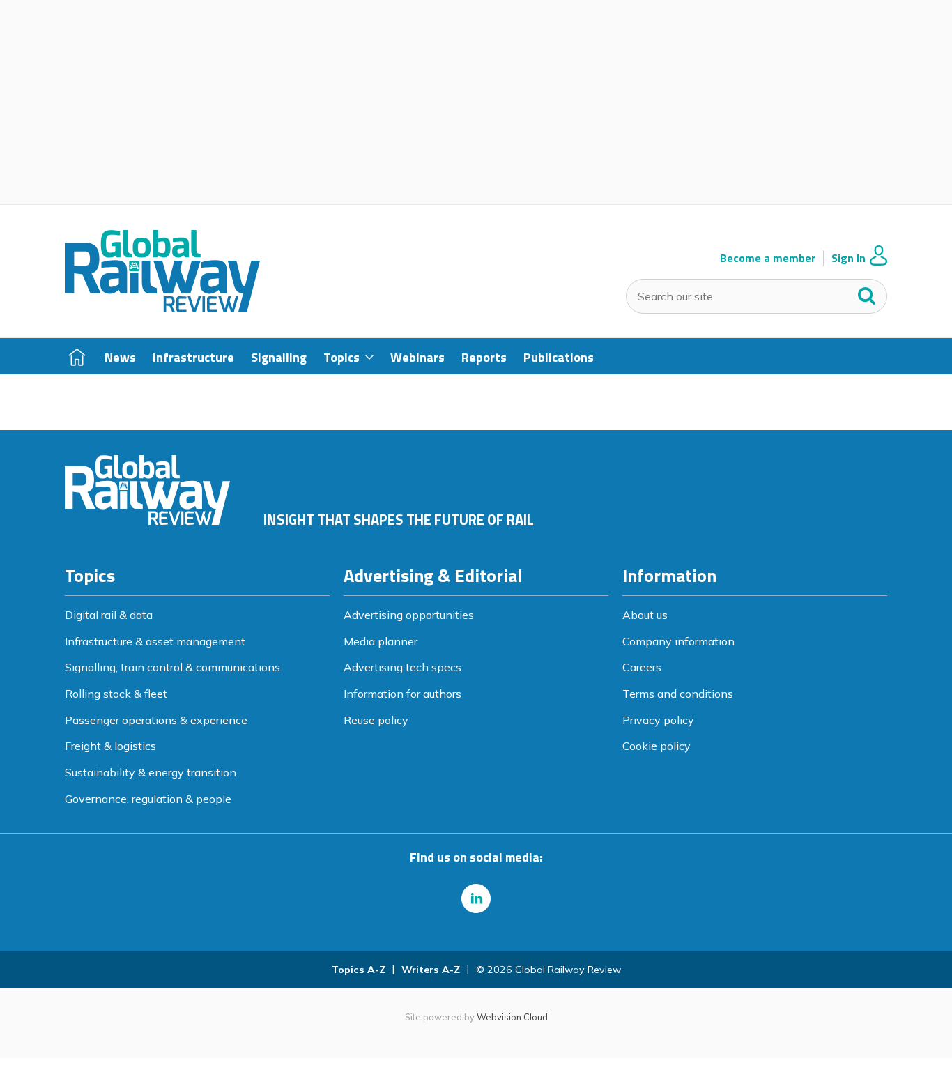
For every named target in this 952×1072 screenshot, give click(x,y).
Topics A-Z (358, 969)
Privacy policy (658, 720)
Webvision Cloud (512, 1017)
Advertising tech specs (402, 667)
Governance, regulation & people (148, 799)
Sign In (848, 258)
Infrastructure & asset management (155, 641)
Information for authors (402, 693)
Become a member (767, 258)
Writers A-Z (430, 969)
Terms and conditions (677, 693)
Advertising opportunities (409, 615)
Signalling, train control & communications (172, 667)
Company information (678, 641)
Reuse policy (376, 720)
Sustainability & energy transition (150, 772)
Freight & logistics (110, 746)
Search (867, 293)
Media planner (380, 641)
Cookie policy (656, 746)
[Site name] (162, 308)
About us (645, 615)
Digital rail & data (109, 615)
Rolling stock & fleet (116, 693)
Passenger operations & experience (156, 720)
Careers (641, 667)
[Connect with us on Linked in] (476, 898)
